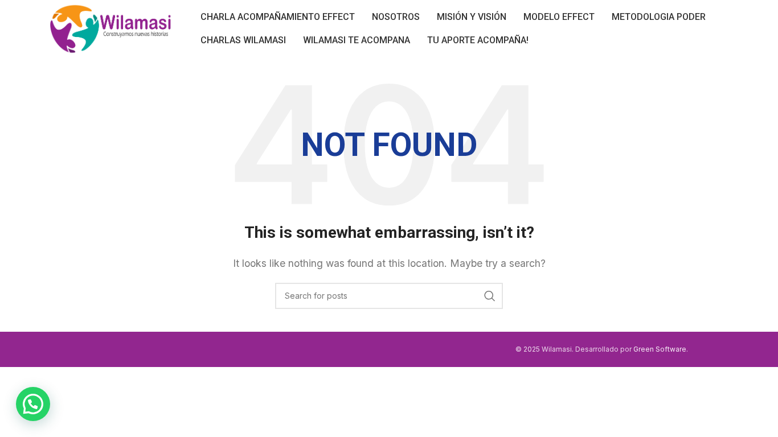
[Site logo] (111, 27)
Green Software (659, 349)
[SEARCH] (490, 296)
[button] (33, 404)
